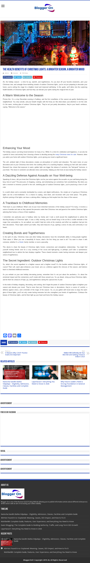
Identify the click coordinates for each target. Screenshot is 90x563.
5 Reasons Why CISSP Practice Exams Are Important (16, 353)
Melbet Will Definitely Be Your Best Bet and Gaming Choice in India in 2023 (74, 354)
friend (21, 242)
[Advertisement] (45, 127)
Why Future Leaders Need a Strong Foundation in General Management (73, 384)
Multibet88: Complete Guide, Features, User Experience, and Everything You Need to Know (40, 552)
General (15, 73)
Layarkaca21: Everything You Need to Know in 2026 (43, 383)
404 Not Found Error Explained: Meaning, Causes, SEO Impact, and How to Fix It (36, 548)
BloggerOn (27, 560)
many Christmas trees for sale (65, 154)
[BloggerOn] (45, 7)
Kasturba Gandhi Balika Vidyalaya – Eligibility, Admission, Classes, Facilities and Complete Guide (16, 385)
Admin (7, 73)
